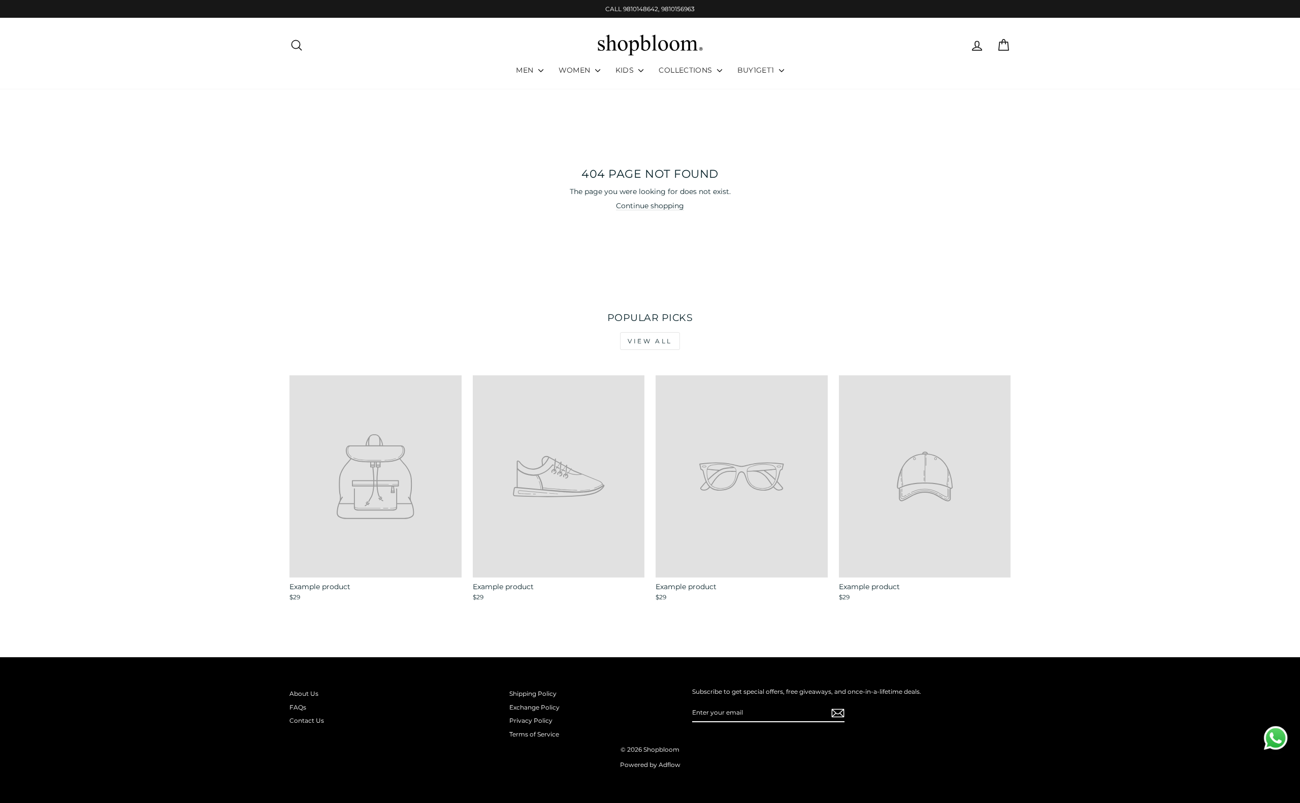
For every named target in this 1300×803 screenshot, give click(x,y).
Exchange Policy (534, 707)
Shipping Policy (533, 693)
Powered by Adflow (650, 764)
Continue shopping (650, 205)
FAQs (297, 707)
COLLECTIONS (686, 70)
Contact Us (306, 720)
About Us (303, 693)
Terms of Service (534, 734)
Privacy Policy (530, 720)
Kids (625, 70)
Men (525, 70)
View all (650, 341)
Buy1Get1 (756, 70)
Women (576, 70)
